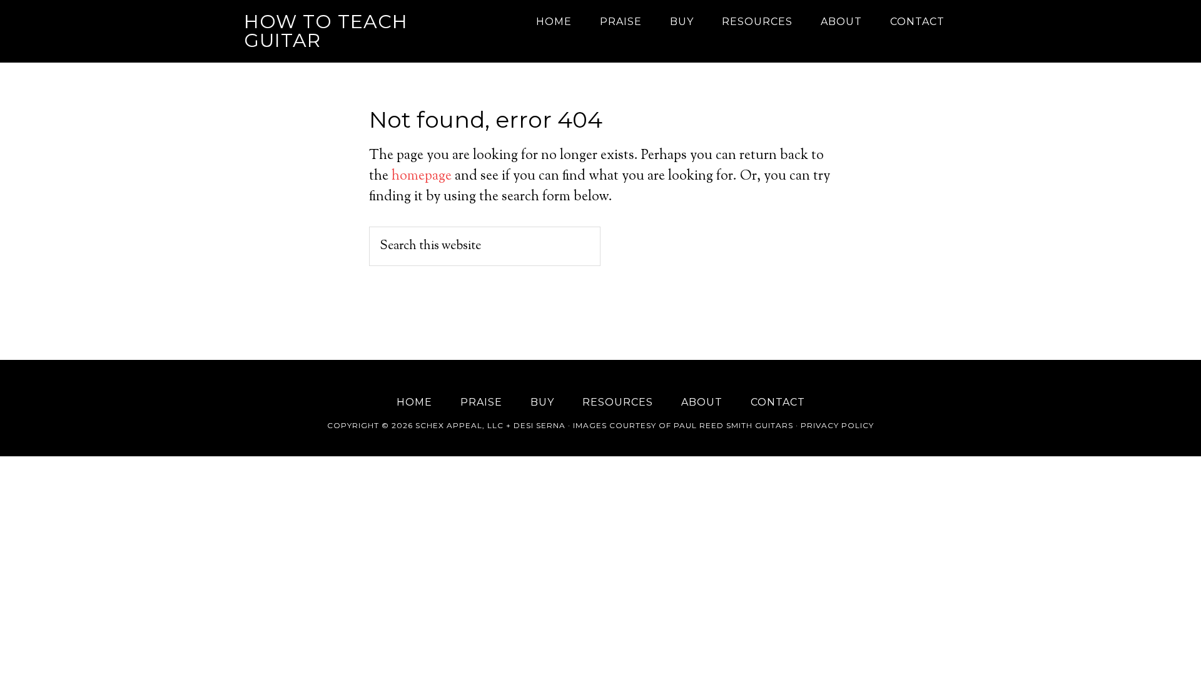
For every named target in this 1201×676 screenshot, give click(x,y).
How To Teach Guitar (326, 31)
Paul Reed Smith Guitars (733, 425)
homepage (422, 176)
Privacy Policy (837, 425)
